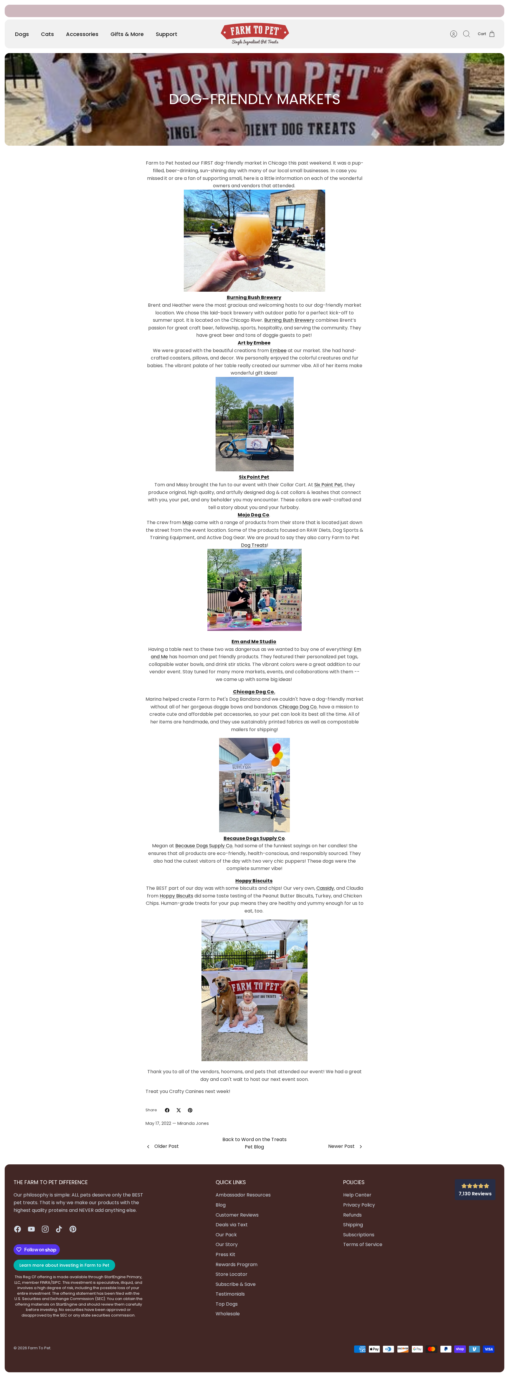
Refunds (352, 1215)
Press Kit (225, 1254)
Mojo (187, 522)
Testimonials (230, 1294)
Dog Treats (254, 545)
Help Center (357, 1194)
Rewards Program (236, 1264)
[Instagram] (45, 1229)
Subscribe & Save (236, 1284)
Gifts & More (127, 34)
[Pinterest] (73, 1229)
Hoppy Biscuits (176, 895)
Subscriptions (268, 11)
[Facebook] (17, 1229)
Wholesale (228, 1313)
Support (166, 34)
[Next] (328, 10)
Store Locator (231, 1274)
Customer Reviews (237, 1215)
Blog (221, 1205)
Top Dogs (227, 1304)
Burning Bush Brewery (289, 320)
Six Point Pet (328, 484)
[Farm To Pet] (255, 34)
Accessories (82, 34)
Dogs (22, 34)
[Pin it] (190, 1110)
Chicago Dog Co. (298, 706)
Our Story (227, 1244)
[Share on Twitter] (178, 1110)
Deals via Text (232, 1224)
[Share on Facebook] (167, 1110)
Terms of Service (362, 1244)
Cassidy (325, 888)
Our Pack (226, 1234)
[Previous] (180, 10)
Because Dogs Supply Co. (204, 845)
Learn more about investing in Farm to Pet (64, 1265)
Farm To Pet (39, 1348)
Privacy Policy (359, 1205)
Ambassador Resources (243, 1194)
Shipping (353, 1224)
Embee (278, 350)
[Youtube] (31, 1229)
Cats (47, 34)
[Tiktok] (59, 1229)
